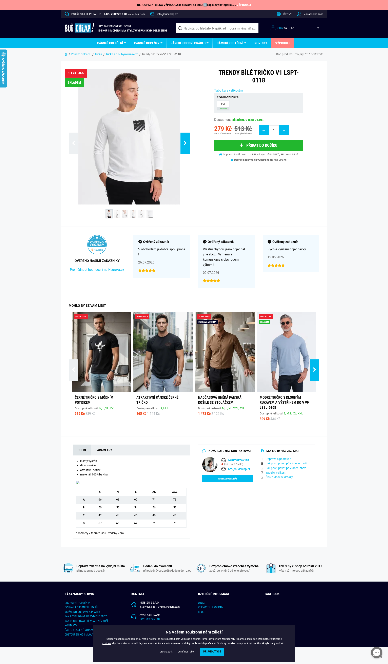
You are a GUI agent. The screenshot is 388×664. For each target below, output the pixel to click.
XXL (223, 106)
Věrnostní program (211, 607)
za (285, 28)
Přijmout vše (212, 651)
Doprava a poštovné (278, 459)
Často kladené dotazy (279, 477)
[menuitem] (111, 43)
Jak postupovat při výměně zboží (286, 463)
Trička (98, 54)
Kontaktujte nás (227, 478)
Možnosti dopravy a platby (82, 611)
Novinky (260, 43)
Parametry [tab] (104, 450)
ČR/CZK (287, 14)
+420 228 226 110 (149, 619)
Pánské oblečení (110, 43)
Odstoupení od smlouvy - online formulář (92, 634)
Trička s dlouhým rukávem (122, 54)
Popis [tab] (82, 450)
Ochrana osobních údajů (81, 607)
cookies (106, 643)
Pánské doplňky (146, 43)
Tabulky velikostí (276, 472)
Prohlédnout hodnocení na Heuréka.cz (97, 270)
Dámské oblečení (230, 43)
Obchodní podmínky (78, 602)
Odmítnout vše (186, 651)
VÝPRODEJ (244, 4)
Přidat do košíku (261, 145)
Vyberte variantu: (227, 97)
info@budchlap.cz (167, 14)
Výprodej (282, 43)
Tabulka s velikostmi (229, 90)
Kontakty (71, 625)
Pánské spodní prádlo (188, 43)
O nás (201, 602)
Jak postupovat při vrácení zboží (286, 468)
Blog (201, 611)
